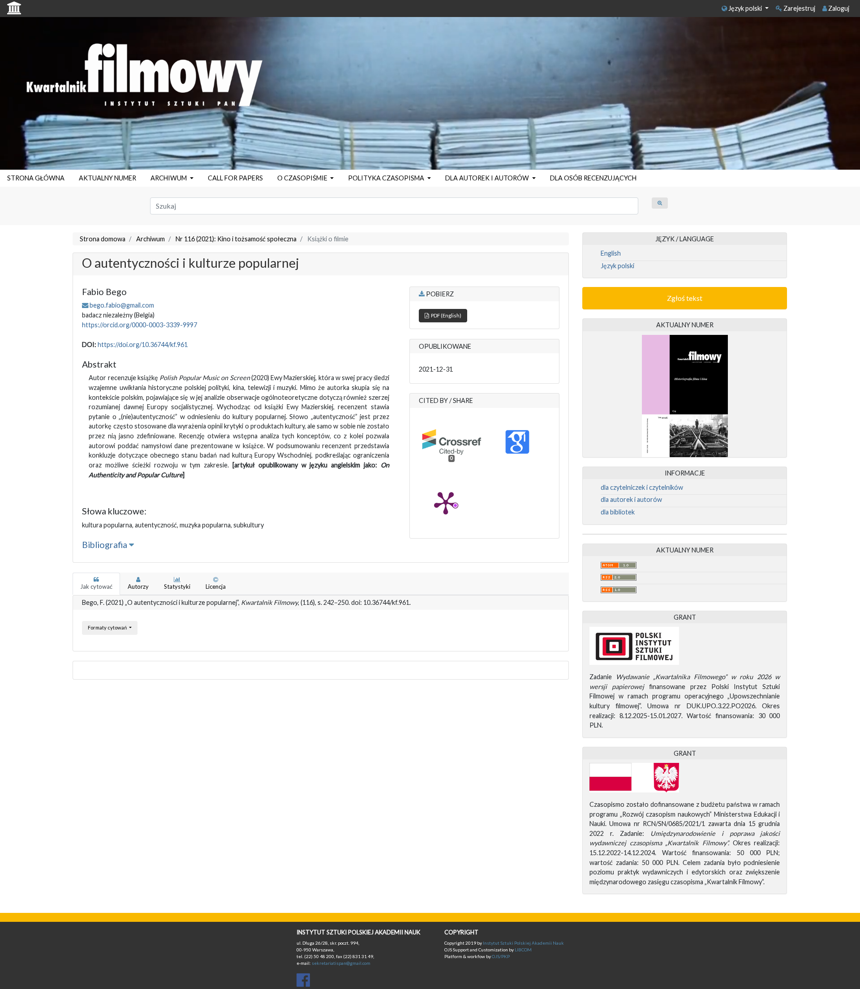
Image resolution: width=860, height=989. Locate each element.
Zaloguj (838, 8)
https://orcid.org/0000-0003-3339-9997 (139, 325)
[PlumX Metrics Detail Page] (446, 502)
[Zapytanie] (660, 203)
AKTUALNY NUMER (107, 178)
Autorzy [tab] (138, 586)
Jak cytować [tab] (96, 586)
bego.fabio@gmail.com (122, 305)
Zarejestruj (798, 8)
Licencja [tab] (216, 586)
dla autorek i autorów (631, 499)
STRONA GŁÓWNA (35, 178)
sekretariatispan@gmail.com (341, 963)
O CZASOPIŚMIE (303, 178)
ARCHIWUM (169, 178)
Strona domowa (102, 239)
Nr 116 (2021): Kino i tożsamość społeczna (236, 239)
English (611, 253)
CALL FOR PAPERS (235, 178)
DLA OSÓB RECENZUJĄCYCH (593, 178)
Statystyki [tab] (177, 586)
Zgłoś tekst (684, 298)
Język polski (745, 8)
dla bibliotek (618, 512)
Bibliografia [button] (105, 544)
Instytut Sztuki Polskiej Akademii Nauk (523, 943)
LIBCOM (523, 949)
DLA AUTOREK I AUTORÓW (487, 178)
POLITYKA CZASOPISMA (387, 178)
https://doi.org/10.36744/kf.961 (143, 344)
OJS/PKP (500, 956)
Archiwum (150, 239)
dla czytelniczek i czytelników (642, 487)
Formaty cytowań (108, 627)
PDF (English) (445, 315)
